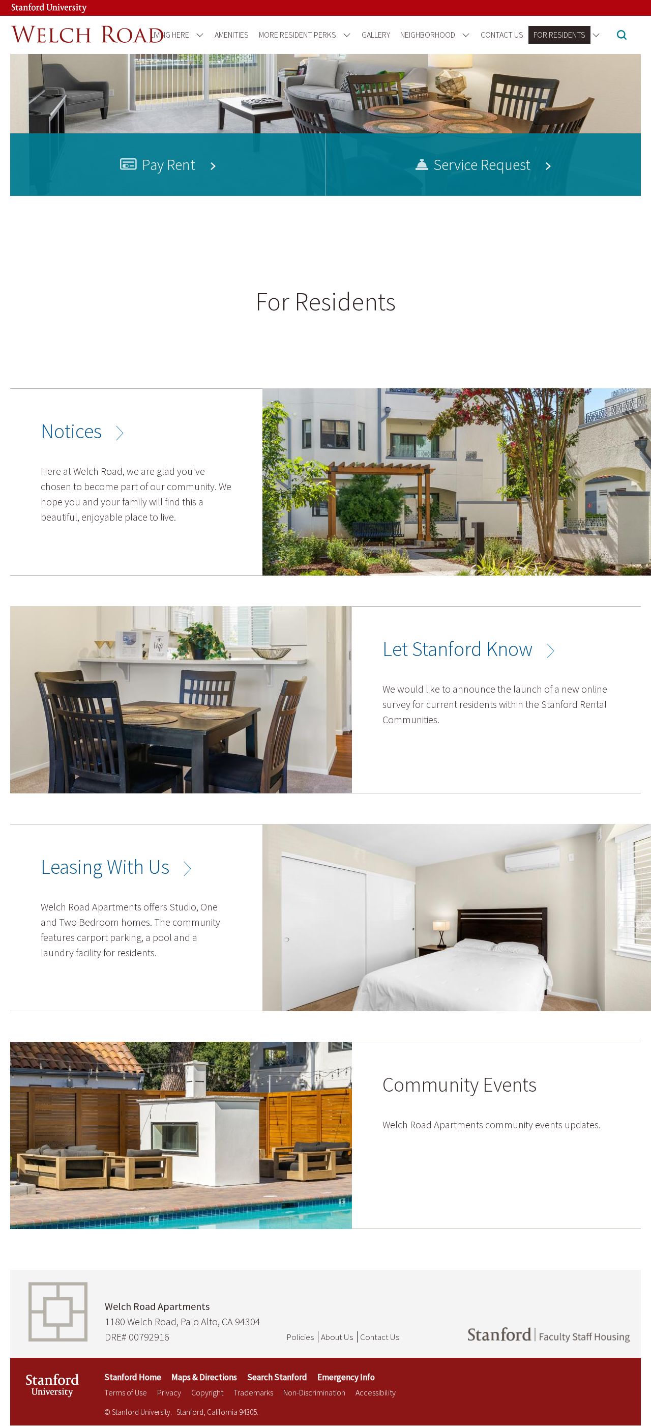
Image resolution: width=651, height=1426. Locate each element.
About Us (337, 1337)
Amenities (232, 35)
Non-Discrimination (314, 1392)
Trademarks (253, 1392)
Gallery (376, 35)
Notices (71, 431)
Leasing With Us (105, 866)
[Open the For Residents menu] (594, 35)
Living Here (169, 35)
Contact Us (502, 35)
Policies (300, 1337)
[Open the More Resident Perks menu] (345, 35)
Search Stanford (277, 1377)
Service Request (481, 164)
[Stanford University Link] (38, 8)
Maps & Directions (204, 1377)
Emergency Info (346, 1377)
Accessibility (376, 1392)
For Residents (559, 35)
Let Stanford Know (457, 649)
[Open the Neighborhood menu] (464, 35)
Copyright (207, 1392)
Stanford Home (132, 1377)
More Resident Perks (297, 35)
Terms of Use (125, 1392)
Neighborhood (427, 35)
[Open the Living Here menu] (198, 35)
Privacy (169, 1392)
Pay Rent (168, 164)
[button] (622, 36)
